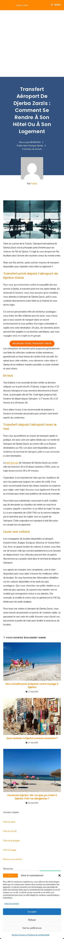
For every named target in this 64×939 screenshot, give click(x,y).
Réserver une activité (12, 859)
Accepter (32, 911)
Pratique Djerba (35, 146)
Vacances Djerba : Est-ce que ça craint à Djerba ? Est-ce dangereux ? (32, 797)
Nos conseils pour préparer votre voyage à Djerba (32, 685)
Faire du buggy (9, 850)
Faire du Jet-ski (10, 831)
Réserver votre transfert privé (32, 344)
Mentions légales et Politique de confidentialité (30, 935)
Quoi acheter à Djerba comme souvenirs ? (32, 738)
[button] (59, 875)
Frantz (34, 183)
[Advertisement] (32, 43)
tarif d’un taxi (12, 462)
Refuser (32, 920)
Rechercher (8, 869)
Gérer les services (11, 904)
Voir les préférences (32, 928)
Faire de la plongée (11, 840)
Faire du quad (9, 822)
